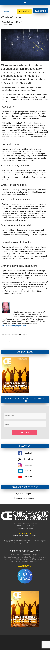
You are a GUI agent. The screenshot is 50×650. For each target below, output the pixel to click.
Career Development (19, 335)
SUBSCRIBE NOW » (25, 566)
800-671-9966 (27, 529)
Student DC (31, 335)
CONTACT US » (25, 533)
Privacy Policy (18, 536)
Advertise (24, 11)
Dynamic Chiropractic (25, 493)
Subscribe (40, 11)
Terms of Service (30, 536)
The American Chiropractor (25, 498)
